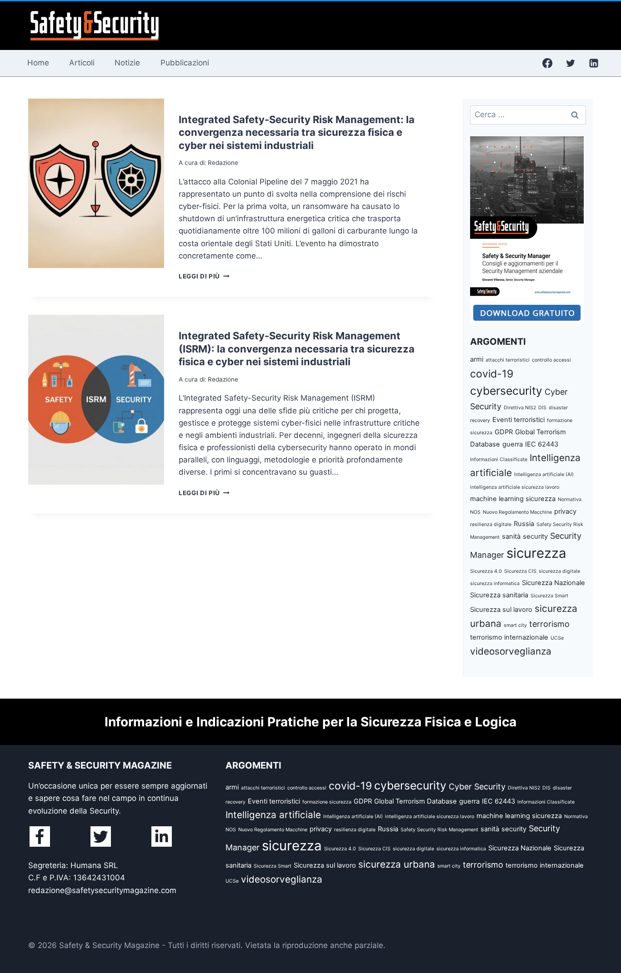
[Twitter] (571, 63)
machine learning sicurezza (513, 499)
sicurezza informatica (495, 583)
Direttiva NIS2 (520, 408)
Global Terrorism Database (415, 801)
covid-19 (491, 373)
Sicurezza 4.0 (486, 571)
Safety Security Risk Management (439, 830)
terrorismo (549, 624)
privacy (565, 511)
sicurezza (536, 553)
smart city (515, 625)
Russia (524, 524)
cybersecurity (506, 390)
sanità (511, 536)
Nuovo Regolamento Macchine (517, 512)
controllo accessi (551, 360)
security (535, 536)
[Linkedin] (594, 63)
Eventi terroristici (518, 420)
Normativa (569, 499)
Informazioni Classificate (498, 459)
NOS (475, 512)
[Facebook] (547, 63)
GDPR (504, 432)
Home (38, 62)
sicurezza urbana (396, 864)
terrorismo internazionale (509, 637)
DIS (542, 408)
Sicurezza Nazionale (553, 583)
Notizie (127, 62)
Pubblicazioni (184, 62)
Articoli (82, 62)
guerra (512, 444)
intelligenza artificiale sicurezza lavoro (514, 487)
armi (476, 359)
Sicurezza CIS (520, 571)
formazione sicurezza (326, 802)
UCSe (557, 638)
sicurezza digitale (559, 571)
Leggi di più (204, 276)
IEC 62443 (541, 444)
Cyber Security (477, 786)
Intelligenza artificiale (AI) (544, 474)
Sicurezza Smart (549, 596)
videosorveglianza (510, 651)
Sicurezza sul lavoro (501, 610)
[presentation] (96, 183)
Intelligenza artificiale (273, 814)
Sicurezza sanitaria (499, 595)
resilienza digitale (490, 524)
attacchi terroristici (508, 360)
